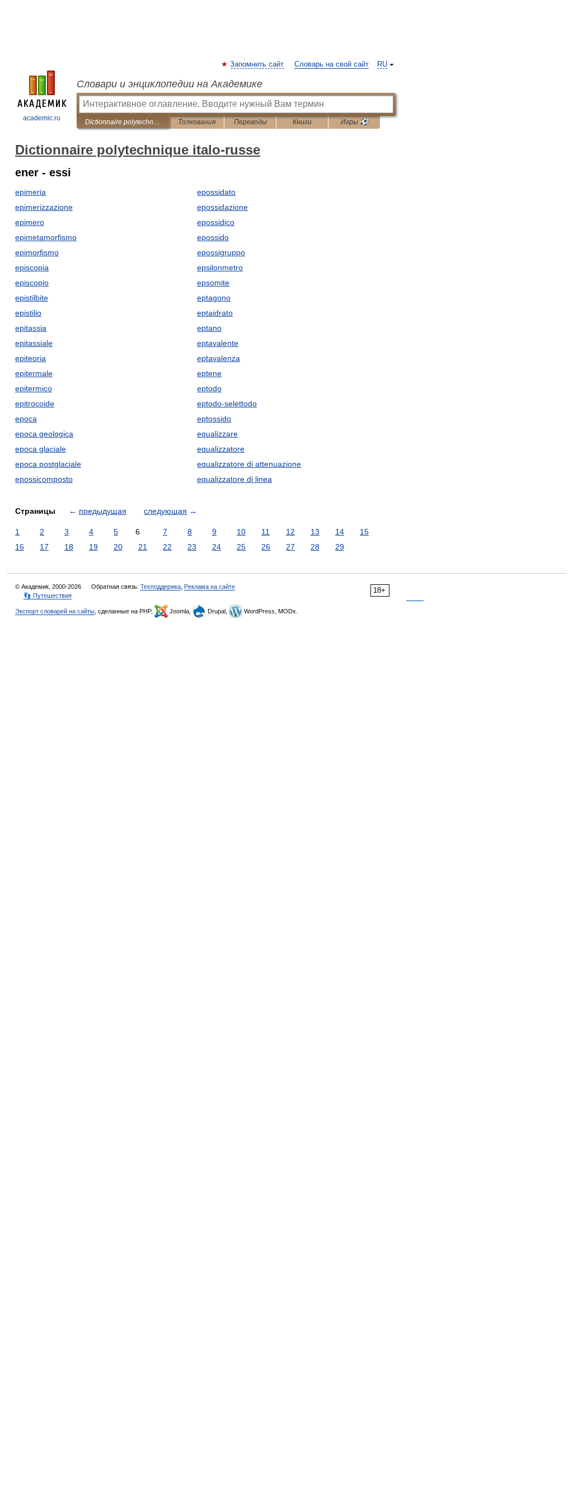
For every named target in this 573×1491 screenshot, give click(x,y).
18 (68, 546)
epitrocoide (34, 403)
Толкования (196, 122)
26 (265, 546)
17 (44, 546)
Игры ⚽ (354, 122)
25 (241, 546)
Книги (302, 122)
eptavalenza (218, 358)
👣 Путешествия (48, 595)
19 (93, 546)
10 (241, 531)
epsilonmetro (220, 267)
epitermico (33, 388)
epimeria (30, 191)
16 (19, 546)
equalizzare (217, 433)
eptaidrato (215, 312)
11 (265, 531)
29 (339, 546)
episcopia (32, 267)
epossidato (216, 191)
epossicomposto (44, 479)
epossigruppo (221, 252)
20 (118, 546)
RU (382, 64)
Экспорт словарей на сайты (55, 611)
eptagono (214, 297)
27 (290, 546)
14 (339, 531)
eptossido (214, 418)
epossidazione (222, 207)
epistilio (28, 312)
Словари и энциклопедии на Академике (169, 84)
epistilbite (31, 297)
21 (142, 546)
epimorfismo (37, 252)
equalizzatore (221, 448)
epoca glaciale (40, 448)
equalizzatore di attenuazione (249, 464)
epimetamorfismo (46, 237)
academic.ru (41, 118)
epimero (29, 222)
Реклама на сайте (209, 586)
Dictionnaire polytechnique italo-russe (123, 122)
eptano (209, 327)
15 (364, 531)
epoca (26, 418)
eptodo (209, 388)
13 (315, 531)
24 (216, 546)
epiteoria (30, 358)
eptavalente (217, 343)
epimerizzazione (44, 207)
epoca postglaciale (48, 464)
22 (167, 546)
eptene (209, 373)
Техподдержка (160, 586)
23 (191, 546)
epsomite (213, 282)
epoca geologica (44, 433)
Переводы (250, 122)
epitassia (30, 327)
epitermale (34, 373)
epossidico (215, 222)
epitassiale (34, 343)
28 (315, 546)
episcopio (32, 282)
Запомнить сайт (257, 64)
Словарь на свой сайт (331, 64)
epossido (213, 237)
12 (290, 531)
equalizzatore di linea (234, 479)
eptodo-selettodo (227, 403)
